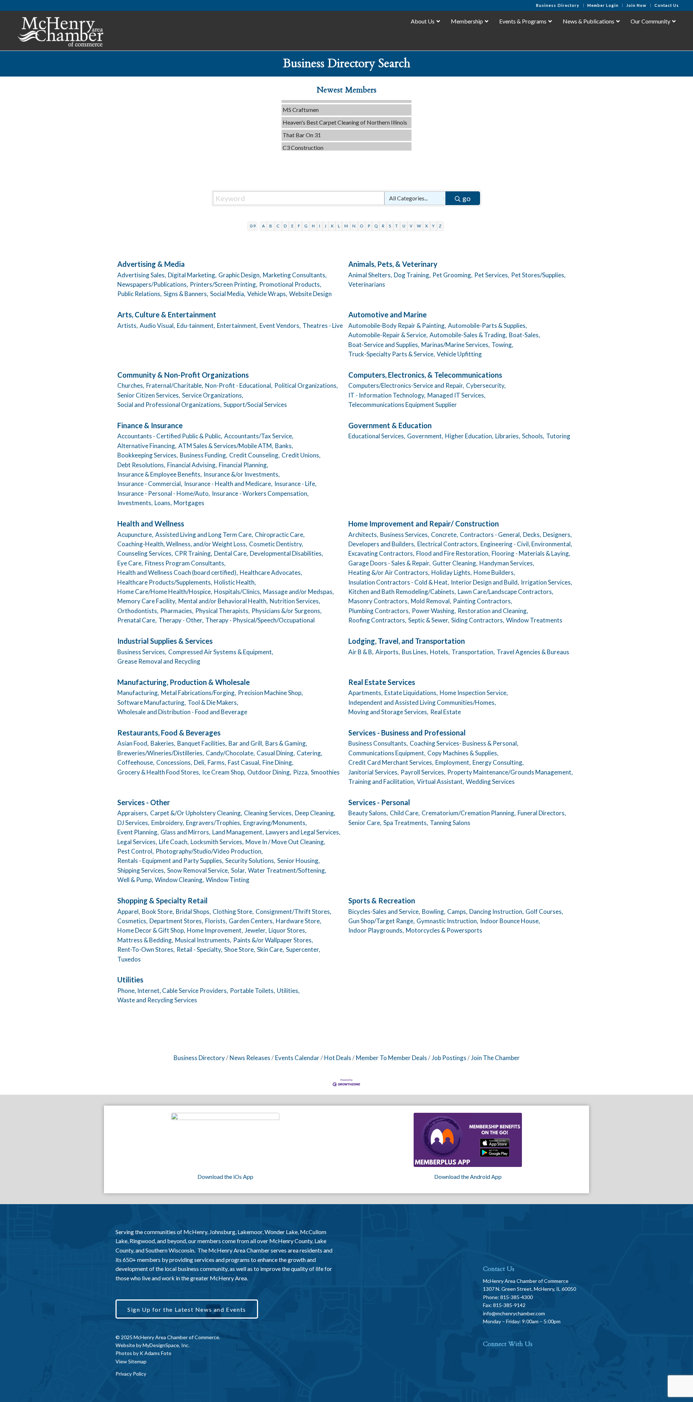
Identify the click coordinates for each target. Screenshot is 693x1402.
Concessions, (174, 762)
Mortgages (189, 503)
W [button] (419, 225)
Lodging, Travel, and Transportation (406, 641)
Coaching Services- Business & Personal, (464, 743)
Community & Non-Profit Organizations (183, 374)
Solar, (238, 870)
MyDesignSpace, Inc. (166, 1345)
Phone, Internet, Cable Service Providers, (172, 990)
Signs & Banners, (186, 294)
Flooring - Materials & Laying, (531, 553)
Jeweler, (256, 930)
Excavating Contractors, (381, 553)
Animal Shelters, (370, 275)
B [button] (270, 225)
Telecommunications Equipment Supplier (402, 404)
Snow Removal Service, (198, 870)
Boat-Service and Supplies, (383, 344)
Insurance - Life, (295, 483)
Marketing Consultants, (295, 275)
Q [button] (376, 225)
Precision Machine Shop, (270, 692)
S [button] (390, 225)
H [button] (313, 225)
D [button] (285, 225)
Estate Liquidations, (411, 692)
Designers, (557, 534)
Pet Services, (491, 275)
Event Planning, (138, 832)
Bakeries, (163, 743)
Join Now (636, 5)
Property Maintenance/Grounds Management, (510, 772)
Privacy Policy (131, 1374)
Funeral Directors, (542, 813)
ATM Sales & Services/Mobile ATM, (225, 446)
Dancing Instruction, (496, 911)
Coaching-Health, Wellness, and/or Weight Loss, (182, 544)
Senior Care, (365, 822)
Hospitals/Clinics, (237, 591)
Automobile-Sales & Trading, (468, 335)
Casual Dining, (276, 753)
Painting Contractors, (482, 601)
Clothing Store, (233, 911)
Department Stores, (176, 921)
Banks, (284, 446)
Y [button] (433, 225)
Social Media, (227, 294)
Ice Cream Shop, (223, 772)
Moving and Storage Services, (388, 712)
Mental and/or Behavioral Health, (223, 601)
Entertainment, (237, 325)
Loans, (163, 503)
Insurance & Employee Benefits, (159, 474)
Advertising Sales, (141, 275)
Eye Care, (130, 563)
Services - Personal (379, 802)
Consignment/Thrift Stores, (293, 911)
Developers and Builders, (381, 544)
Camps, (457, 911)
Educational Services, (376, 436)
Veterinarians (366, 284)
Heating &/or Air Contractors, (389, 572)
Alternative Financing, (146, 446)
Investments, (135, 503)
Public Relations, (139, 294)
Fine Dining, (277, 762)
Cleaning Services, (268, 813)
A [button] (263, 225)
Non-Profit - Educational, (239, 385)
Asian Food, (133, 743)
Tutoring (558, 436)
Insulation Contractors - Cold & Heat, (398, 582)
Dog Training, (412, 275)
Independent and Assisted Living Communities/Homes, (422, 702)
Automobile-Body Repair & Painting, (397, 325)
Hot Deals (337, 1058)
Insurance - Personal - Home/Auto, (163, 493)
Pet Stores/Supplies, (538, 275)
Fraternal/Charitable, (174, 385)
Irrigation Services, (546, 582)
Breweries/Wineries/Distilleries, (160, 753)
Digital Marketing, (192, 275)
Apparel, (128, 911)
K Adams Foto (155, 1353)
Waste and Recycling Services (157, 1000)
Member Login (603, 5)
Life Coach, (174, 842)
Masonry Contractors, (378, 601)
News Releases (250, 1058)
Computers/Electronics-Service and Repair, (406, 385)
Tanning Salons (450, 822)
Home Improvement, (215, 930)
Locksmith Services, (217, 842)
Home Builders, (494, 572)
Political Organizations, (306, 385)
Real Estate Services (381, 682)
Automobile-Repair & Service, (388, 335)
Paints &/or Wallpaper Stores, (273, 940)
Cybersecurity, (486, 385)
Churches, (130, 385)
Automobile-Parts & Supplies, (487, 325)
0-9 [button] (253, 225)
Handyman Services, (506, 563)
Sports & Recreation (381, 900)
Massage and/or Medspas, (298, 591)
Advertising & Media (151, 264)
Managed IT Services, (456, 395)
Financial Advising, (192, 465)
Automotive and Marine (387, 314)
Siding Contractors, (477, 620)
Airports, (387, 652)
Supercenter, (303, 949)
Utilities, (288, 990)
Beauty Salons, (368, 813)
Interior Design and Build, (485, 582)
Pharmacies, (176, 611)
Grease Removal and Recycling (158, 661)
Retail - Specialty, (199, 949)
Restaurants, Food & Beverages (169, 732)
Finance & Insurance (150, 425)
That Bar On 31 (302, 122)
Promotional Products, (290, 284)
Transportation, (473, 652)
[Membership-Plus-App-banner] (225, 1140)
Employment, (453, 762)
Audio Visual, (157, 325)
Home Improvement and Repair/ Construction (423, 523)
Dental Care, (231, 553)
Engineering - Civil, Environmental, (526, 544)
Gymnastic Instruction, (447, 921)
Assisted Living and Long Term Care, (204, 534)
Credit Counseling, (254, 455)
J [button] (325, 225)
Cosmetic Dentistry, (276, 544)
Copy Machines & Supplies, (462, 753)
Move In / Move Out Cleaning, (285, 842)
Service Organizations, (212, 395)
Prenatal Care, (137, 620)
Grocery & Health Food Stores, (158, 772)
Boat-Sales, (524, 335)
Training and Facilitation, (381, 781)
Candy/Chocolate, (230, 753)
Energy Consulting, (498, 762)
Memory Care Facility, (146, 601)
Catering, (309, 753)
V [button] (411, 225)
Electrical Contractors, (448, 544)
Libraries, (507, 436)
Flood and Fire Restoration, (453, 553)
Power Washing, (434, 611)
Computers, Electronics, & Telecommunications (425, 374)
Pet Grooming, (452, 275)
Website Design (310, 294)
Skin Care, (270, 949)
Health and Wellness (150, 523)
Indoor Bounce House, (510, 921)
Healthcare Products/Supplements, (164, 582)
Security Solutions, (250, 860)
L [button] (339, 225)
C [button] (277, 225)
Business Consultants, (378, 743)
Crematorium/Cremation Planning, (469, 813)
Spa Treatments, (405, 822)
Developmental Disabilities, (286, 553)
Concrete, (444, 534)
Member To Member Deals (391, 1058)
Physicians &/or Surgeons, (287, 611)
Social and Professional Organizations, (169, 404)
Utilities (130, 979)
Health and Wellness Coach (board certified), (177, 572)
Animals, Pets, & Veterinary (392, 264)
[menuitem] (558, 5)
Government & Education (390, 425)
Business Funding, (203, 455)
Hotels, (440, 652)
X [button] (426, 225)
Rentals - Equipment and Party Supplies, (170, 860)
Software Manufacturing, (151, 702)
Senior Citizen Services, (148, 395)
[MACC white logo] (60, 30)
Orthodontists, (137, 611)
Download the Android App (468, 1176)
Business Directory (558, 5)
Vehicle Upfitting (459, 354)
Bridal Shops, (193, 911)
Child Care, (405, 813)
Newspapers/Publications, (152, 284)
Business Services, (404, 534)
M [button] (346, 225)
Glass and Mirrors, (185, 832)
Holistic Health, (235, 582)
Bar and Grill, (245, 743)
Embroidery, (167, 822)
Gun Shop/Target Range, (381, 921)
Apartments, (365, 692)
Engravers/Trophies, (213, 822)
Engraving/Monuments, (275, 822)
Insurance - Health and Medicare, (228, 483)
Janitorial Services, (373, 772)
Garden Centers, (251, 921)
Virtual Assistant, (440, 781)
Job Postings (449, 1058)
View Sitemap (131, 1361)
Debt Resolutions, (141, 465)
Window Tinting (227, 880)
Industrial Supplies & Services (165, 641)
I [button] (319, 225)
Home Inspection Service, (474, 692)
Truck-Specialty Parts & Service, (391, 354)
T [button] (396, 225)
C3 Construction (303, 134)
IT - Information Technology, (387, 395)
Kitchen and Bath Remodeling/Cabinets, (402, 591)
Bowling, (433, 911)
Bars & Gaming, (286, 743)
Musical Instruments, (203, 940)
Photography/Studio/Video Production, (209, 851)
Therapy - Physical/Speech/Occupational (260, 620)
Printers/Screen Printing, (223, 284)
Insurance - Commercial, (149, 483)
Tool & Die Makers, (213, 702)
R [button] (383, 225)
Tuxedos (129, 959)
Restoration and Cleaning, (493, 611)
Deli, (200, 762)
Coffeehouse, (135, 762)
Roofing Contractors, (377, 620)
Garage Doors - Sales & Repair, (389, 563)
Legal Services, (137, 842)
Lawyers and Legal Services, (303, 832)
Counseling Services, (145, 553)
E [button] (292, 225)
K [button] (332, 225)
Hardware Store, (298, 921)
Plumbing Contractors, (379, 611)
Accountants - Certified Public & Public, (169, 436)
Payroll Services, (423, 772)
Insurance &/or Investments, (242, 474)
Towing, (502, 344)
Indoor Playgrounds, (376, 930)
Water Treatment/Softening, (287, 870)
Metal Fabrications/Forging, (198, 692)
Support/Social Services (255, 404)
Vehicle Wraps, (267, 294)
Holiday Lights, (451, 572)
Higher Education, (469, 436)
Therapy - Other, (181, 620)
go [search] (466, 198)
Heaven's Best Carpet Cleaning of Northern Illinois (345, 109)
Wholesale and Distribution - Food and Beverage (182, 712)
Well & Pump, (135, 880)
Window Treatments (534, 620)
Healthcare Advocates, (271, 572)
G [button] (306, 225)
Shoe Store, (239, 949)
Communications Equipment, (387, 753)
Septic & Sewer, (428, 620)
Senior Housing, (298, 860)
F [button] (299, 225)
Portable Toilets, (252, 990)
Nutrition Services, (295, 601)
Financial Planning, (243, 465)
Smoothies (325, 772)
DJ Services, (133, 822)
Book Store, (158, 911)
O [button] (361, 225)
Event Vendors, (280, 325)
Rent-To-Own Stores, (146, 949)
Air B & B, (361, 652)
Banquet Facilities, (202, 743)
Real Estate (445, 712)
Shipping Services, (141, 870)
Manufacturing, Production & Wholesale (183, 682)
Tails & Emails (300, 147)
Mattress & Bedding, (145, 940)
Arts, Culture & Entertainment (166, 314)
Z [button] (440, 225)
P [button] (369, 225)
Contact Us (666, 5)
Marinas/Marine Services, (455, 344)
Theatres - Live (322, 325)
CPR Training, (193, 553)
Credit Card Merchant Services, (390, 762)
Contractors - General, (490, 534)
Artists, (127, 325)
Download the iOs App (225, 1176)
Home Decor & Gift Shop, (151, 930)
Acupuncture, (135, 534)
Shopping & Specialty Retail (162, 900)
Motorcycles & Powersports (444, 930)
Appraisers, (132, 813)
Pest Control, (135, 851)
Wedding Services (490, 781)
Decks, (532, 534)
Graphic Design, (239, 275)
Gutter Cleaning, (455, 563)
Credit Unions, (301, 455)
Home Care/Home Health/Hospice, (164, 591)
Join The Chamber (495, 1058)
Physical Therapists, (222, 611)
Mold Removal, (431, 601)
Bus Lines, (415, 652)
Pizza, (301, 772)
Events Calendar (297, 1058)
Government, (425, 436)
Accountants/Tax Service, (258, 436)
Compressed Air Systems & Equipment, (220, 652)
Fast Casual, (244, 762)
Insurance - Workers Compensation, (260, 493)
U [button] (403, 225)
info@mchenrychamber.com (514, 1313)
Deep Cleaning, (315, 813)
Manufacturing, (138, 692)
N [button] (354, 225)
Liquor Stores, (287, 930)
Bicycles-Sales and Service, (384, 911)
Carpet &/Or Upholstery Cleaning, (196, 813)
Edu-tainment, (196, 325)
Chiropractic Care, (280, 534)
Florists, (216, 921)
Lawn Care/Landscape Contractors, (505, 591)
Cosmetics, (132, 921)
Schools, (533, 436)
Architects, (363, 534)
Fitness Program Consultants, (185, 563)
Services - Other (143, 802)
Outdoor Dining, (269, 772)
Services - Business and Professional (407, 732)
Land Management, (238, 832)
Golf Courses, (544, 911)
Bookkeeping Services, (147, 455)
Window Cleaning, (179, 880)
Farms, (217, 762)
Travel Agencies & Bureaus (533, 652)
